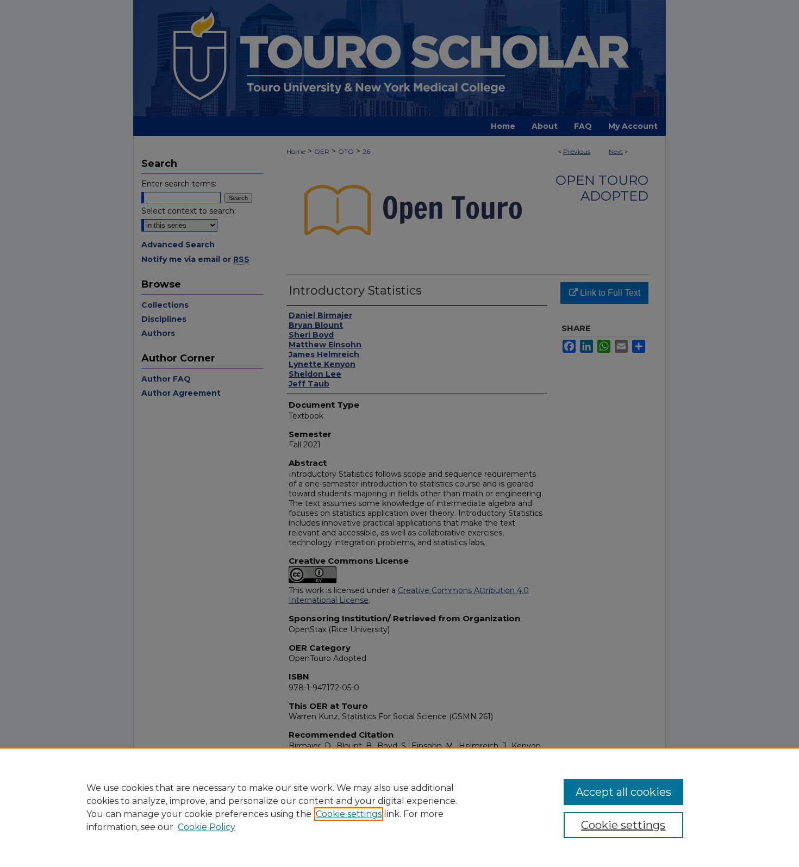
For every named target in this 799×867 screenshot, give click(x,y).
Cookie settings (349, 814)
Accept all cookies (623, 792)
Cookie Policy (206, 827)
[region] (399, 807)
